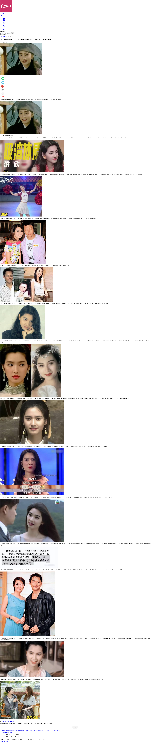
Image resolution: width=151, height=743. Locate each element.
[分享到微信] (2, 78)
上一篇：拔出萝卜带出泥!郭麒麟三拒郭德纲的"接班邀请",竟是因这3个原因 (16, 730)
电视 (4, 23)
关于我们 (2, 732)
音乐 (4, 25)
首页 (4, 18)
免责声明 (6, 732)
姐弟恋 (4, 721)
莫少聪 (12, 721)
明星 (4, 20)
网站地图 (10, 732)
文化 (4, 27)
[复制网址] (2, 89)
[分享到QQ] (2, 82)
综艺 (4, 26)
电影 (4, 22)
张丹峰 (9, 721)
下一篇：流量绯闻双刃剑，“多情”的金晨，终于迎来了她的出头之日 (46, 730)
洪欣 (7, 721)
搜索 (12, 33)
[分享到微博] (2, 86)
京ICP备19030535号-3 (4, 741)
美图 (4, 29)
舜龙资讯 (2, 13)
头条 (4, 19)
